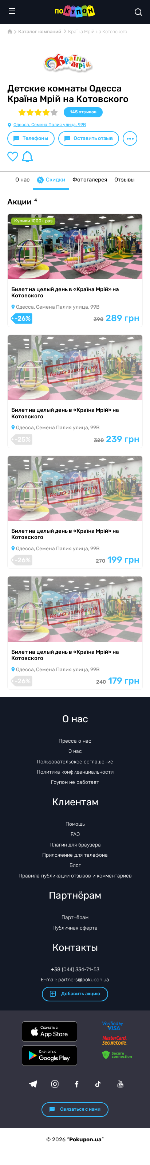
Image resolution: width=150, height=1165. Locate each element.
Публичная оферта (75, 928)
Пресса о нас (75, 741)
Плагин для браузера (75, 845)
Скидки (55, 179)
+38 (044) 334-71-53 (75, 969)
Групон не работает (75, 782)
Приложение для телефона (75, 855)
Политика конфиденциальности (75, 772)
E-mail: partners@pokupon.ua (75, 980)
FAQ (75, 834)
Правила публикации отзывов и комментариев (75, 876)
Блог (75, 865)
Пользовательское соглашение (75, 762)
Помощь (75, 824)
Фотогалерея (89, 179)
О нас (22, 179)
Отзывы (124, 179)
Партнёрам (75, 917)
